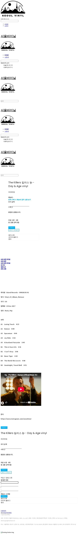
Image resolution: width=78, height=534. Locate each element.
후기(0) (3, 265)
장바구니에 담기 (6, 472)
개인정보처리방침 (6, 513)
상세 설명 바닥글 (5, 263)
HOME (6, 24)
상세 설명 (3, 261)
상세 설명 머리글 (5, 259)
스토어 (6, 26)
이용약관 (3, 511)
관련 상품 (3, 269)
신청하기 (4, 496)
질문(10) (3, 267)
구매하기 (4, 427)
